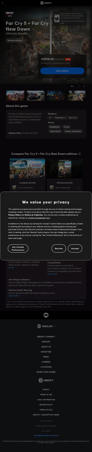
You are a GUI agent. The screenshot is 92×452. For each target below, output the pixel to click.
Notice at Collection (34, 215)
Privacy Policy (14, 215)
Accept (75, 248)
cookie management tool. (39, 218)
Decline (59, 248)
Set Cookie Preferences (18, 248)
